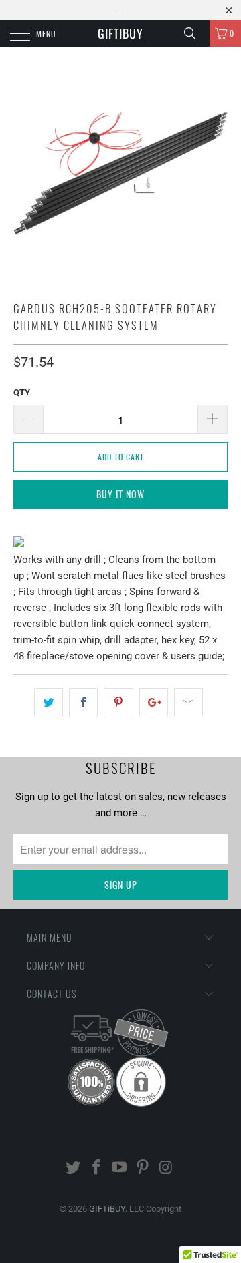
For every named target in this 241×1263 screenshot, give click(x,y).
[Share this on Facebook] (83, 702)
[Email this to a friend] (188, 702)
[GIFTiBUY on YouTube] (120, 1168)
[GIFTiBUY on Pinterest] (143, 1168)
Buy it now (120, 494)
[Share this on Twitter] (48, 702)
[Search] (195, 33)
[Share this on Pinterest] (118, 702)
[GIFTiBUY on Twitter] (74, 1168)
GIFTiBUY (120, 33)
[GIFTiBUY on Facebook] (96, 1168)
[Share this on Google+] (153, 702)
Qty (21, 392)
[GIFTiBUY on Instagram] (167, 1168)
